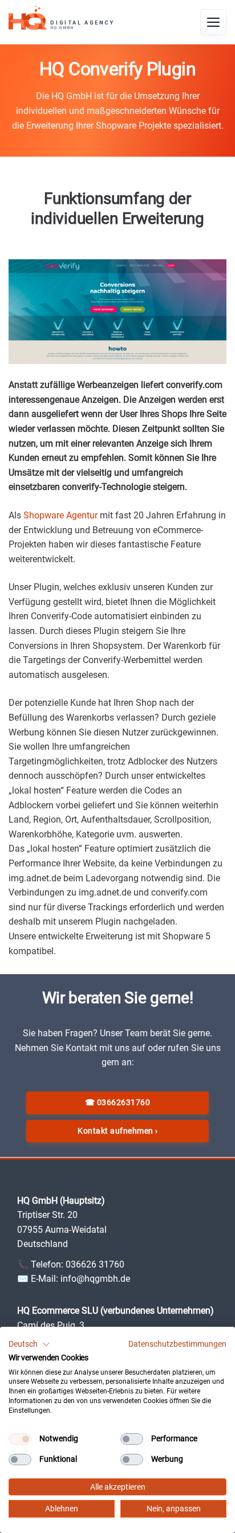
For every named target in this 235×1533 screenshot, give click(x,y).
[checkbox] (20, 1439)
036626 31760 (95, 1264)
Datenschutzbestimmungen (177, 1343)
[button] (29, 1344)
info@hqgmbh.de (95, 1278)
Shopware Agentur (60, 515)
